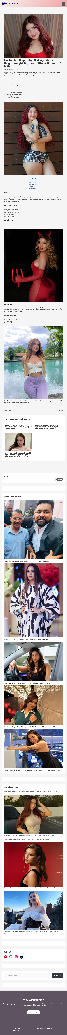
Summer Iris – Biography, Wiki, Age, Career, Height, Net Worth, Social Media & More (29, 835)
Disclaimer (17, 1028)
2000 (20, 92)
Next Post (61, 410)
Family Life (32, 184)
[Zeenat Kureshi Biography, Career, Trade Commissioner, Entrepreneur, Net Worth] (33, 600)
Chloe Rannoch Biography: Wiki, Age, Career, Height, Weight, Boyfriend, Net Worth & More (18, 454)
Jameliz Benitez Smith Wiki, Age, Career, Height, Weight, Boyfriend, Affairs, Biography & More (32, 770)
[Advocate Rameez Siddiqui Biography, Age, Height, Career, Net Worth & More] (33, 529)
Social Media (33, 188)
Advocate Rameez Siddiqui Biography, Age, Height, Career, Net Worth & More (27, 561)
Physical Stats (33, 183)
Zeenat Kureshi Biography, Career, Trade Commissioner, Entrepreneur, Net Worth (28, 639)
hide (36, 178)
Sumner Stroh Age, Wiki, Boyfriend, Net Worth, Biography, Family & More (18, 426)
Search (6, 477)
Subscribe (57, 976)
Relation (32, 186)
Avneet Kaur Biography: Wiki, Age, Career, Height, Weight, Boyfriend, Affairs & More (47, 426)
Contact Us (17, 1027)
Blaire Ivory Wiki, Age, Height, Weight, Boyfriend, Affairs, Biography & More (26, 839)
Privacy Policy (17, 1030)
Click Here (14, 319)
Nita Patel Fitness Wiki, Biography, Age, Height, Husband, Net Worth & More (27, 683)
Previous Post (7, 410)
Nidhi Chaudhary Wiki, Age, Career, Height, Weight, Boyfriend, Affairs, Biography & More (30, 791)
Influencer (8, 69)
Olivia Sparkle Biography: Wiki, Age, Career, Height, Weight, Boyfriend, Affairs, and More (30, 888)
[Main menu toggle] (63, 4)
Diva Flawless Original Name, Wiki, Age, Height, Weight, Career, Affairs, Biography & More (30, 727)
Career (31, 181)
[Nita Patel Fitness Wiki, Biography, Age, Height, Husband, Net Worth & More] (33, 661)
